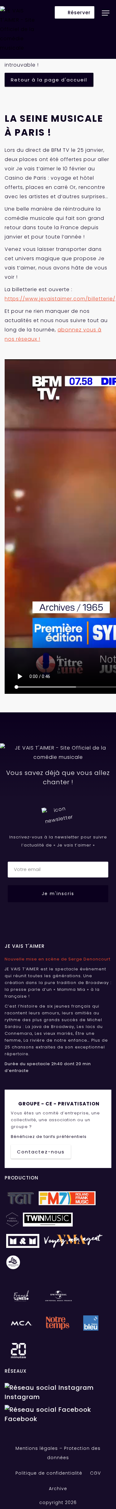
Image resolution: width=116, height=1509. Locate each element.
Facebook (21, 1419)
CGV (95, 1473)
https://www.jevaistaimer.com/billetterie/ (60, 298)
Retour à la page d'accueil (49, 80)
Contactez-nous (41, 1151)
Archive (58, 1488)
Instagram (22, 1397)
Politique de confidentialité (48, 1473)
